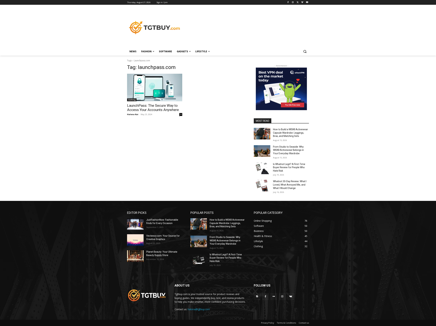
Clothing (132, 100)
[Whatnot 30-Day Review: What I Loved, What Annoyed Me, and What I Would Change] (262, 185)
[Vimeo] (302, 2)
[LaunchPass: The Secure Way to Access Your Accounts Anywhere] (154, 87)
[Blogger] (257, 296)
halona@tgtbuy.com (199, 309)
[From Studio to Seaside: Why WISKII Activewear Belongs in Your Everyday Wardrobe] (262, 151)
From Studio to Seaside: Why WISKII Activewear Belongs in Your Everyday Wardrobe (288, 150)
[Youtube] (307, 2)
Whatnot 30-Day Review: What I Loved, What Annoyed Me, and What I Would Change (289, 184)
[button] (305, 51)
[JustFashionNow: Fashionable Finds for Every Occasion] (135, 224)
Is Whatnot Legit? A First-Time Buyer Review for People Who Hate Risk (289, 167)
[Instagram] (293, 2)
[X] (298, 2)
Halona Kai (132, 114)
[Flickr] (273, 296)
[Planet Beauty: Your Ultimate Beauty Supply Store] (135, 256)
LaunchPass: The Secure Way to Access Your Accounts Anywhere (153, 108)
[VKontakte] (290, 296)
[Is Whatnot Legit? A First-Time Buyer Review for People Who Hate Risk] (262, 168)
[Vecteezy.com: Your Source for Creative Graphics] (135, 240)
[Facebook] (288, 2)
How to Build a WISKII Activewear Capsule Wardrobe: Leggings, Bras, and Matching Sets (290, 132)
